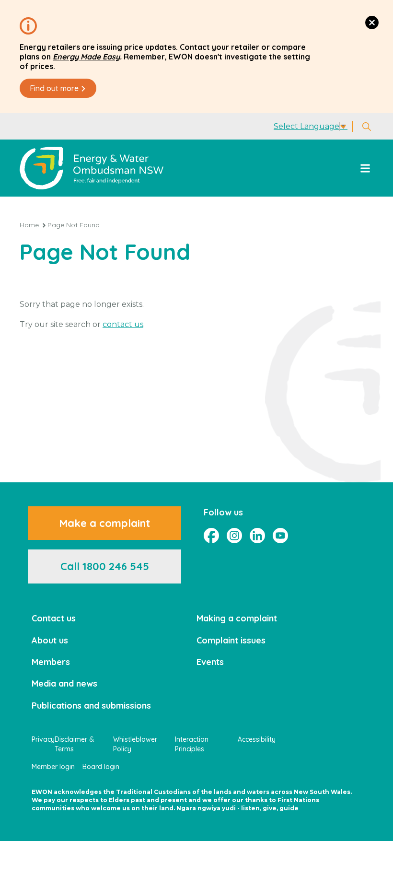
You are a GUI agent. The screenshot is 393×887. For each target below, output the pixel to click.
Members (51, 661)
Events (210, 661)
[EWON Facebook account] (211, 535)
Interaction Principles (191, 744)
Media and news (64, 683)
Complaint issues (231, 640)
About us (50, 640)
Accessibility (257, 739)
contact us (123, 324)
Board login (100, 766)
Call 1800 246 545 (104, 566)
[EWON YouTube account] (280, 535)
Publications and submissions (91, 705)
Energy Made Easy (86, 56)
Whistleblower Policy (135, 744)
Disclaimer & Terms (74, 744)
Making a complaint (236, 618)
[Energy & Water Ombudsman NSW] (91, 168)
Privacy (43, 739)
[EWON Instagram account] (234, 535)
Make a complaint (104, 523)
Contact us (54, 618)
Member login (53, 766)
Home (29, 225)
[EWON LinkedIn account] (257, 535)
